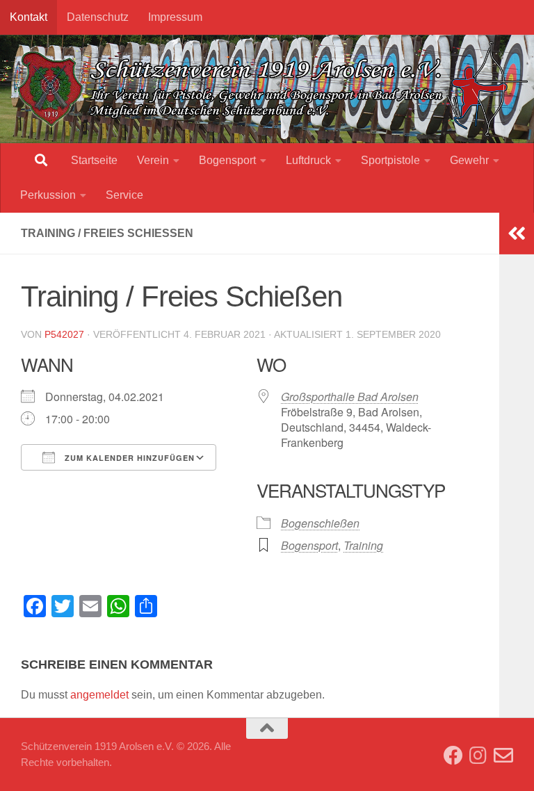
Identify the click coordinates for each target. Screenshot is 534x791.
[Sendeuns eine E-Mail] (503, 755)
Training (363, 545)
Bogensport (227, 160)
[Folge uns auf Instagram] (478, 755)
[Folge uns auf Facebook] (453, 755)
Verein (153, 160)
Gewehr (469, 160)
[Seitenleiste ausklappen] (516, 233)
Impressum (175, 17)
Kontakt (28, 17)
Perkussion (48, 195)
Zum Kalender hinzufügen (128, 457)
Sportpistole (390, 160)
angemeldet (99, 695)
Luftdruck (308, 160)
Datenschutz (98, 17)
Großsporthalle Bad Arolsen (350, 397)
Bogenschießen (320, 523)
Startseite (94, 160)
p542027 (64, 334)
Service (124, 195)
